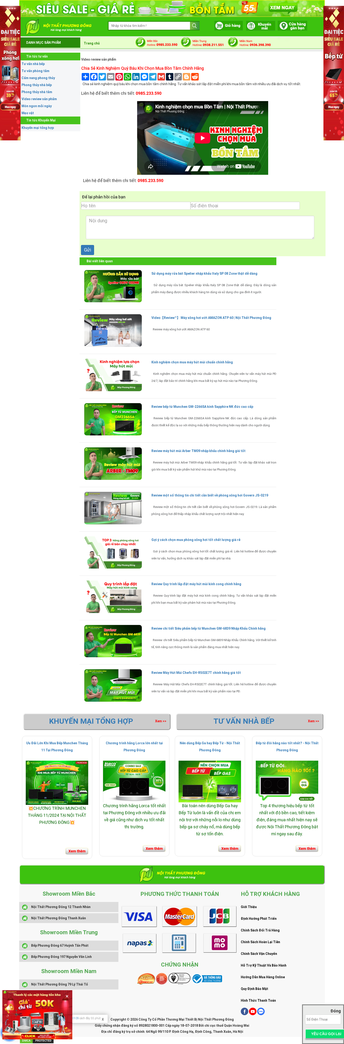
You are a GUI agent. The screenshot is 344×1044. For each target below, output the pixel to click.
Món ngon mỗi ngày (37, 106)
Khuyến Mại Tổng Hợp (91, 721)
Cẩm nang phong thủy (38, 78)
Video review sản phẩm (39, 99)
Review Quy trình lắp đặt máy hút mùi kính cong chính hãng (196, 584)
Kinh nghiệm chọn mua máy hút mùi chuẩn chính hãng (192, 362)
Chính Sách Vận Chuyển (259, 954)
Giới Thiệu (249, 907)
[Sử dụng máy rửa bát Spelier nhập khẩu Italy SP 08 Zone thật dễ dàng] (113, 286)
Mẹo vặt (28, 113)
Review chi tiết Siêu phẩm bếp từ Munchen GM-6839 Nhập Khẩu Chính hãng (208, 628)
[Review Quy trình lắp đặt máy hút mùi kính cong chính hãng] (113, 596)
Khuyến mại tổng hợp (38, 128)
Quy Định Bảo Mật (254, 989)
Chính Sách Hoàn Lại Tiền (260, 942)
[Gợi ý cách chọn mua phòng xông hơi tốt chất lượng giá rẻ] (113, 552)
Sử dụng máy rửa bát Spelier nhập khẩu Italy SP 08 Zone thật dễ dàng (204, 273)
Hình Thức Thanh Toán (258, 1000)
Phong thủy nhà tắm (37, 92)
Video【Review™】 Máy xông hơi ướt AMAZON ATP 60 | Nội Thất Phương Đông (211, 318)
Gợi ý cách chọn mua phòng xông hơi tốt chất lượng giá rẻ (195, 540)
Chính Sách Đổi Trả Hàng (260, 930)
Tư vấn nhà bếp (33, 64)
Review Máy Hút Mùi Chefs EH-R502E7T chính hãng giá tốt (196, 673)
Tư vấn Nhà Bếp (243, 721)
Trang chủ (92, 43)
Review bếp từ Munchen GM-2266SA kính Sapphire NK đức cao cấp (202, 407)
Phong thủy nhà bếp (37, 85)
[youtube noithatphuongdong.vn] (252, 1014)
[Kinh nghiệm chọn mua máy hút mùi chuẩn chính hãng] (113, 374)
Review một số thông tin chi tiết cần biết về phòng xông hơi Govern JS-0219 (209, 495)
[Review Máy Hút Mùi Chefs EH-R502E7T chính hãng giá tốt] (113, 685)
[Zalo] (261, 1014)
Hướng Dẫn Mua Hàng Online (263, 977)
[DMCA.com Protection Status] (36, 1040)
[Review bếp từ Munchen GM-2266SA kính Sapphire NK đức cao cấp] (113, 419)
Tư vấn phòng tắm (35, 71)
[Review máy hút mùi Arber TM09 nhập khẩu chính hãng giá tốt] (113, 463)
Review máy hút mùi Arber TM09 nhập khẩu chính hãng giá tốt (198, 451)
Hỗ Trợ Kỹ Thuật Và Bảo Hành (263, 965)
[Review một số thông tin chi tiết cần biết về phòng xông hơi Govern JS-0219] (113, 508)
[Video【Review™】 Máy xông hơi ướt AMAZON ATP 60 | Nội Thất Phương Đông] (113, 330)
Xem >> (160, 721)
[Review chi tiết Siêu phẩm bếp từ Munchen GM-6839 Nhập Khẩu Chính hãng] (113, 641)
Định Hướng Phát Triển (259, 918)
